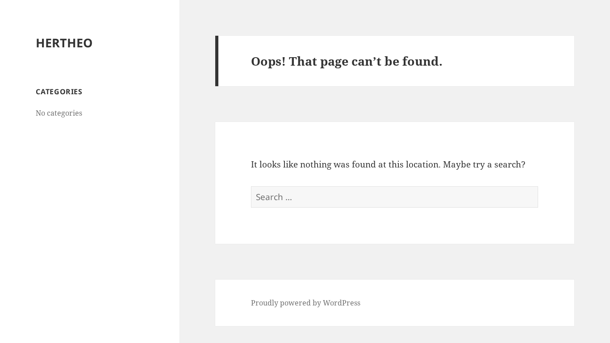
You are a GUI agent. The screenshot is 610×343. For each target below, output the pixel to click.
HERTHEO (64, 42)
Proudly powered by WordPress (305, 303)
